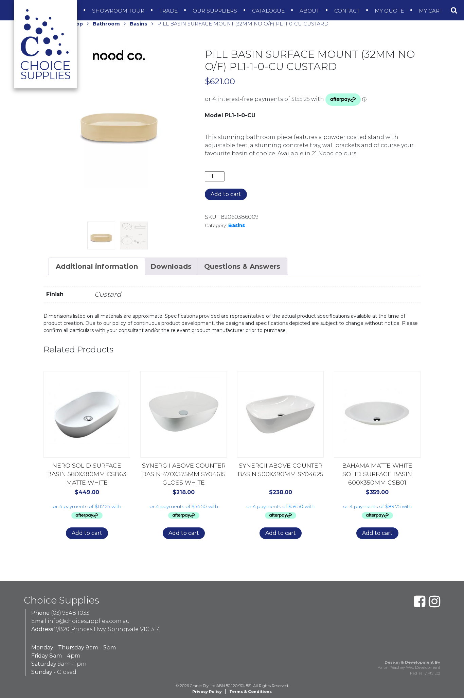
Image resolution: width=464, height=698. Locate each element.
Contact (347, 10)
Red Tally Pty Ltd (425, 673)
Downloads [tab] (171, 266)
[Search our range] (454, 10)
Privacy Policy (207, 691)
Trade (169, 10)
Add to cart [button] (87, 533)
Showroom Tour (119, 10)
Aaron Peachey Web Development (409, 667)
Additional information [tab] (97, 266)
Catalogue (269, 10)
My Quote (390, 10)
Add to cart (226, 194)
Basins (138, 24)
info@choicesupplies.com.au (89, 621)
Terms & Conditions (250, 691)
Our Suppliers (215, 10)
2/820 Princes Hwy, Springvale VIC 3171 (107, 629)
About (310, 10)
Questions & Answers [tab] (242, 266)
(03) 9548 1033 (70, 613)
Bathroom (106, 24)
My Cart (431, 10)
